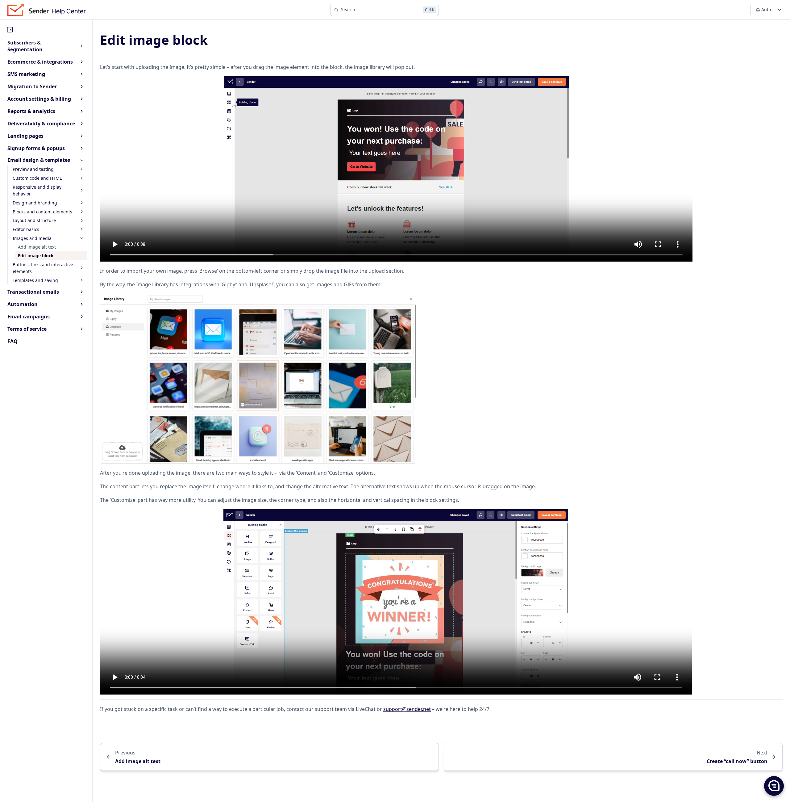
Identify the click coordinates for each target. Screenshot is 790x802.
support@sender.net (407, 709)
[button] (773, 785)
